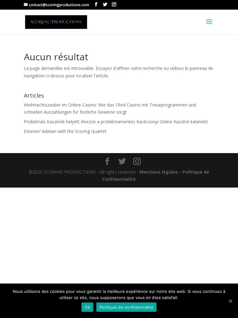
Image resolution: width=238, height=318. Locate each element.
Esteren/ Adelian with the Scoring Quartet (65, 131)
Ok (87, 307)
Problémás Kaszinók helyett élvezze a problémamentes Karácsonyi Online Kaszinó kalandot (116, 122)
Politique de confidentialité (126, 307)
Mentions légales (158, 172)
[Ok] (230, 301)
